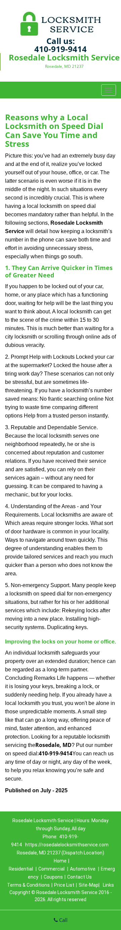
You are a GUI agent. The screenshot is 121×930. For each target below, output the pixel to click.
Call (63, 920)
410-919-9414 (60, 48)
